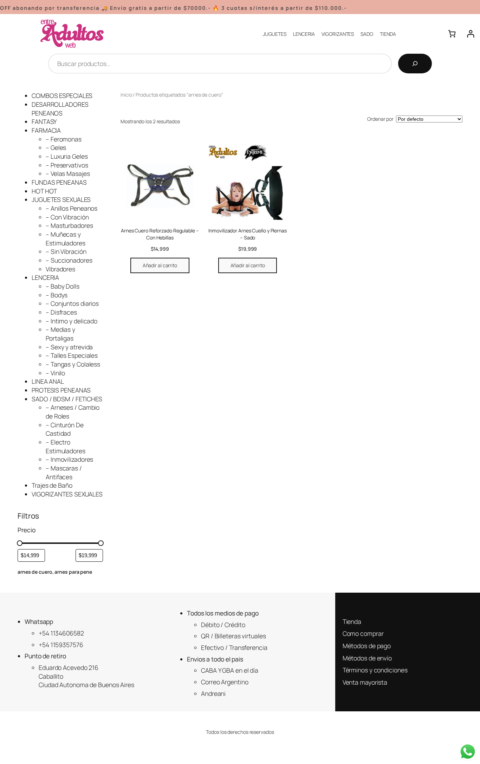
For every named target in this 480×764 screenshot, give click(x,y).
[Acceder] (470, 34)
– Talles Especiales (72, 355)
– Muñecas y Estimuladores (65, 238)
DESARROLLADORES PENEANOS (60, 108)
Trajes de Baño (52, 485)
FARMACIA (46, 130)
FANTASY (44, 121)
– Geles (56, 147)
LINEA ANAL (48, 381)
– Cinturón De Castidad (65, 429)
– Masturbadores (69, 225)
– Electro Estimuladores (65, 446)
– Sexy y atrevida (69, 347)
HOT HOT (44, 191)
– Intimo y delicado (71, 321)
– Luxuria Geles (67, 156)
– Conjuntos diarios (72, 303)
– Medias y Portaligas (60, 333)
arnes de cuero (35, 571)
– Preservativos (67, 165)
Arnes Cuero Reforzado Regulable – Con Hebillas (160, 234)
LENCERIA (45, 277)
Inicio (126, 94)
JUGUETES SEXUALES (61, 199)
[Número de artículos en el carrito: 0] (452, 34)
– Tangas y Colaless (73, 364)
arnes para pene (73, 571)
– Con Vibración (67, 217)
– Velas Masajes (68, 173)
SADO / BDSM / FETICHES (67, 399)
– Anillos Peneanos (71, 208)
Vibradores (60, 269)
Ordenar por (380, 119)
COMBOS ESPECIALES (62, 95)
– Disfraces (61, 312)
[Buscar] (415, 63)
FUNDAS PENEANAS (59, 182)
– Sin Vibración (66, 251)
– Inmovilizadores (69, 459)
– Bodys (56, 295)
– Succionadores (69, 260)
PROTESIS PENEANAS (61, 390)
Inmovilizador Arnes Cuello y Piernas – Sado (247, 234)
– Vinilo (55, 373)
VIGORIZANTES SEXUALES (67, 494)
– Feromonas (64, 139)
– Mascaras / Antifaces (64, 472)
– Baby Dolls (62, 286)
